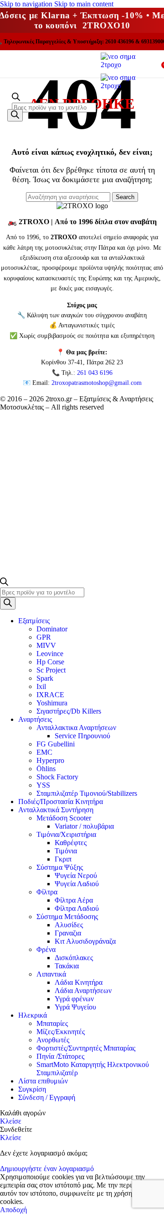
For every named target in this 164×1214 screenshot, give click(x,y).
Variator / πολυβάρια (84, 826)
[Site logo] (128, 64)
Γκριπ (63, 859)
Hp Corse (50, 662)
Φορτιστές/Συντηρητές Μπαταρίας (85, 1048)
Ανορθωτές (52, 1040)
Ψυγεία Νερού (76, 875)
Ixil (41, 686)
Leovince (49, 653)
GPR (43, 637)
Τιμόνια (66, 851)
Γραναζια (68, 933)
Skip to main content (83, 4)
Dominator (51, 629)
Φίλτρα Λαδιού (77, 908)
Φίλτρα (46, 892)
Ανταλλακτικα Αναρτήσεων (76, 727)
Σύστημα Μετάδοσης (67, 916)
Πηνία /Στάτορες (60, 1056)
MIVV (46, 645)
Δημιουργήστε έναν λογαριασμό (47, 1168)
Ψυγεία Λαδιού (77, 884)
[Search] (15, 115)
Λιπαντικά (51, 974)
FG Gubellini (55, 744)
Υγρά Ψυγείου (75, 1007)
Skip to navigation (27, 4)
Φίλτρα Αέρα (74, 900)
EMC (44, 752)
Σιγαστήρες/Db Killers (68, 711)
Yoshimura (51, 703)
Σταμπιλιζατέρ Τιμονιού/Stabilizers (86, 793)
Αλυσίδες (69, 925)
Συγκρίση (32, 1089)
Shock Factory (57, 777)
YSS (43, 785)
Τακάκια (67, 966)
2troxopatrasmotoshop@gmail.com (96, 382)
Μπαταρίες (52, 1023)
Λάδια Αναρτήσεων (83, 990)
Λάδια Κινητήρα (78, 982)
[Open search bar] (16, 98)
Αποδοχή (13, 1210)
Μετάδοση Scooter (63, 818)
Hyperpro (50, 760)
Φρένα (46, 949)
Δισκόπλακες (74, 958)
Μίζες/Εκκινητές (60, 1031)
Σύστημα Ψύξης (59, 867)
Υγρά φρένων (74, 999)
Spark (44, 678)
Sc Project (51, 670)
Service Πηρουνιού (82, 736)
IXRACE (50, 695)
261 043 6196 (95, 372)
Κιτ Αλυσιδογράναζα (85, 941)
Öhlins (46, 769)
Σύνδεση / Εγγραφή (46, 1097)
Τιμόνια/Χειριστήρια (66, 834)
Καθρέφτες (71, 842)
